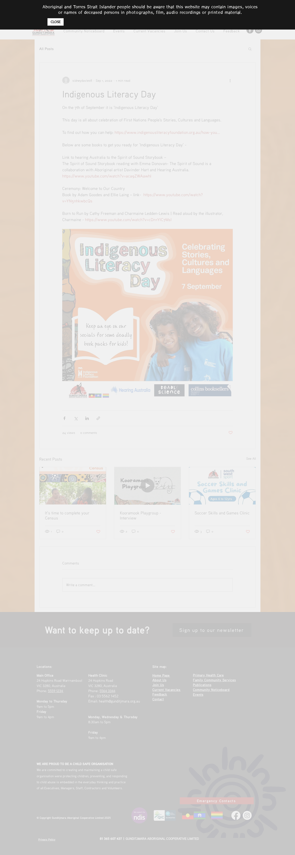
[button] (55, 22)
